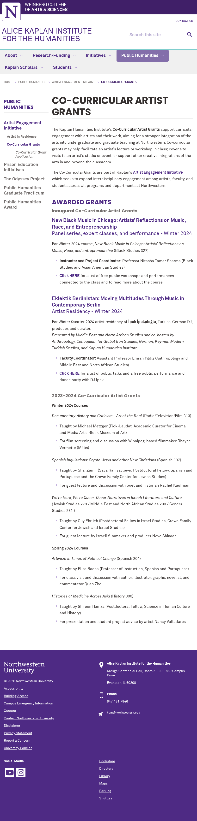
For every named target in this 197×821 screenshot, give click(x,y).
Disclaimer (12, 725)
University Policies (18, 748)
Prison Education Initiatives (21, 167)
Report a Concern (17, 740)
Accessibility (13, 688)
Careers (10, 711)
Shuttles (105, 798)
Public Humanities (140, 55)
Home (8, 82)
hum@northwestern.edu (123, 712)
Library (104, 776)
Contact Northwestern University (29, 718)
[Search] (189, 35)
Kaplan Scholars (21, 67)
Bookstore (107, 761)
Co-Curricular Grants (23, 144)
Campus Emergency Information (28, 703)
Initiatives (96, 55)
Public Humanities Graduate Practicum (24, 190)
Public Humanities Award (22, 205)
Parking (105, 791)
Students (63, 67)
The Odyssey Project (24, 179)
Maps (103, 783)
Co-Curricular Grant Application (31, 154)
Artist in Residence (22, 136)
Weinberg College (46, 7)
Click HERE (70, 276)
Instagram (20, 772)
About (11, 55)
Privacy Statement (18, 733)
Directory (106, 768)
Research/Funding (52, 55)
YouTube (9, 772)
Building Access (16, 696)
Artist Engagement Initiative (73, 82)
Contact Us (184, 21)
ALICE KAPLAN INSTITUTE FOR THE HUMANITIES (47, 35)
